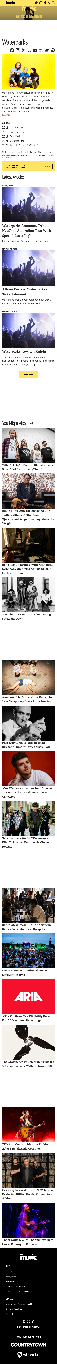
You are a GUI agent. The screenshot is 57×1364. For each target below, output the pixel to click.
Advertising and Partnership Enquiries (19, 1304)
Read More (7, 115)
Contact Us (9, 1314)
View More (28, 374)
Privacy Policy (11, 1276)
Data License (47, 152)
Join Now (47, 166)
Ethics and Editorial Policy (15, 1286)
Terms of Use (10, 1281)
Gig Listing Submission (14, 1309)
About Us (9, 1271)
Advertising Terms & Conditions (17, 1291)
